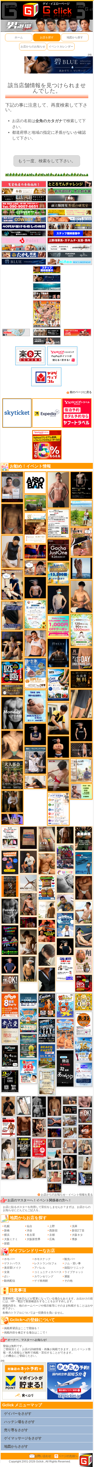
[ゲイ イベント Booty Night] (8, 1127)
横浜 (7, 1234)
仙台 (29, 1226)
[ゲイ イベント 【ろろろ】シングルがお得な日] (10, 886)
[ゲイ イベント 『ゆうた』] (84, 912)
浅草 (74, 1226)
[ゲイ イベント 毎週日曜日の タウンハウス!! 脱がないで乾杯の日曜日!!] (39, 1148)
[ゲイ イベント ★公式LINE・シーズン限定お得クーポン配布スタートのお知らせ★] (58, 626)
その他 (68, 1280)
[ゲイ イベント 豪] (12, 801)
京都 (52, 1234)
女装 (7, 1272)
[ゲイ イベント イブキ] (47, 839)
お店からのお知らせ (33, 46)
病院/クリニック (74, 1267)
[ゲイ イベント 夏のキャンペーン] (81, 630)
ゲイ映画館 (41, 1280)
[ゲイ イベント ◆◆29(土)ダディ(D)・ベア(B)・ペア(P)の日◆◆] (69, 1161)
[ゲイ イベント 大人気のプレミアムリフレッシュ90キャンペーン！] (12, 819)
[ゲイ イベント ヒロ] (85, 1163)
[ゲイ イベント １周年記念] (81, 703)
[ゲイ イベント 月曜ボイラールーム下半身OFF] (35, 643)
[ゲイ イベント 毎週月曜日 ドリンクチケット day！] (58, 523)
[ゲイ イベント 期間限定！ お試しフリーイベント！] (12, 689)
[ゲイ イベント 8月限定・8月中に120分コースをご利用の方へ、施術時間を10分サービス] (35, 614)
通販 (67, 1276)
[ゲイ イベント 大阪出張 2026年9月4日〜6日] (85, 1131)
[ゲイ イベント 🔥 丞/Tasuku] (69, 1100)
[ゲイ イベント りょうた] (8, 1106)
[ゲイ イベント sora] (12, 744)
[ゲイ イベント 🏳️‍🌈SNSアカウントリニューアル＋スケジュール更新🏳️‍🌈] (47, 909)
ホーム (19, 37)
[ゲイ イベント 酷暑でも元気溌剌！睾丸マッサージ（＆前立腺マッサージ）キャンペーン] (35, 527)
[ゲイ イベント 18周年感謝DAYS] (28, 1000)
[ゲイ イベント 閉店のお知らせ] (10, 1030)
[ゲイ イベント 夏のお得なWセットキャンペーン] (58, 573)
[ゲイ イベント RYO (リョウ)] (58, 746)
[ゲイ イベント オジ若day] (65, 968)
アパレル (39, 1267)
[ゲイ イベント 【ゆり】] (8, 1149)
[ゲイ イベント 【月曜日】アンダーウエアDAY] (81, 658)
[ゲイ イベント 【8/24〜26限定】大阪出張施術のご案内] (35, 781)
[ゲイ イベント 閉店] (47, 1082)
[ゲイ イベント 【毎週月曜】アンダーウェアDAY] (35, 551)
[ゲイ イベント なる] (85, 1147)
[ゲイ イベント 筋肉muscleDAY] (12, 712)
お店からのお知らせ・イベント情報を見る (67, 1194)
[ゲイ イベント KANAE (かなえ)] (81, 730)
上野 (52, 1226)
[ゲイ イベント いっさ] (23, 1105)
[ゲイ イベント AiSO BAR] (35, 482)
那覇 (7, 1243)
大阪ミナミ (11, 1239)
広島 (52, 1239)
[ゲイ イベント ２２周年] (65, 1005)
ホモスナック (42, 1259)
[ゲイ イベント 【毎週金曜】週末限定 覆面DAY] (54, 1132)
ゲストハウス (12, 1263)
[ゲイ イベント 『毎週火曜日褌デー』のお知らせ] (84, 961)
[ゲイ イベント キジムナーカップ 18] (28, 1045)
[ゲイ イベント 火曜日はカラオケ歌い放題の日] (10, 862)
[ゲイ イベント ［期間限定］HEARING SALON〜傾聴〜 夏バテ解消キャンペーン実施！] (58, 718)
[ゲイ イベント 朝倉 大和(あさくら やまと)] (85, 1101)
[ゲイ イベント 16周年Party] (84, 1049)
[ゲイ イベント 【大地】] (12, 645)
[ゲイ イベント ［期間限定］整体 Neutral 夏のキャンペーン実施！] (12, 551)
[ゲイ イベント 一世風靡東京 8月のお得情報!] (12, 615)
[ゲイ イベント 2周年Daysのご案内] (10, 1081)
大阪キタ (77, 1234)
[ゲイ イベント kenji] (47, 979)
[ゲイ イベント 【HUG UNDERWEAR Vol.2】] (47, 887)
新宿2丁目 (78, 1230)
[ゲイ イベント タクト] (58, 489)
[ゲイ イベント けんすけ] (84, 887)
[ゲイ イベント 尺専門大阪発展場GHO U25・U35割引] (12, 672)
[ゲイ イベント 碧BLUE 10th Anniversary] (58, 652)
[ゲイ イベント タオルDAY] (10, 911)
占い (7, 1276)
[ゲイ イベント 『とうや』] (58, 599)
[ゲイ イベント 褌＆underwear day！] (10, 837)
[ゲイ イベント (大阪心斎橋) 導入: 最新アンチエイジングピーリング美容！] (12, 486)
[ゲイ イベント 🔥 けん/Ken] (81, 749)
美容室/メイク (12, 1267)
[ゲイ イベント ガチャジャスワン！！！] (58, 549)
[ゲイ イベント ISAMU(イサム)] (65, 946)
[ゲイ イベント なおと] (8, 1170)
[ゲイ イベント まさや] (39, 1168)
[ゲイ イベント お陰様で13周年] (35, 502)
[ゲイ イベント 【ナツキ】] (28, 968)
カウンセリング (43, 1276)
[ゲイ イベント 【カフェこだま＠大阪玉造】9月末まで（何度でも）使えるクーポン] (35, 673)
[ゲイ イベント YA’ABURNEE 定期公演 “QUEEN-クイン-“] (65, 856)
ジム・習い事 (72, 1263)
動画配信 (9, 1280)
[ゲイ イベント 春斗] (23, 1125)
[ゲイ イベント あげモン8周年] (10, 1005)
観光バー (69, 1259)
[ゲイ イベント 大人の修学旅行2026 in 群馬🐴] (65, 1033)
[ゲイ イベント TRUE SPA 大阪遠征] (81, 791)
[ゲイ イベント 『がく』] (28, 861)
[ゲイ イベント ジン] (69, 1146)
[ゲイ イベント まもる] (28, 941)
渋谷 (29, 1230)
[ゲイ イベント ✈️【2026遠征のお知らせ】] (58, 808)
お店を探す (47, 37)
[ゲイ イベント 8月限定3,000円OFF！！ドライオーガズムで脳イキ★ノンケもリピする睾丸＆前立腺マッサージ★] (54, 1121)
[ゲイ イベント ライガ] (47, 863)
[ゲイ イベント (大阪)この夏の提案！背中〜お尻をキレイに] (35, 760)
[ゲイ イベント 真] (65, 835)
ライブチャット (74, 1272)
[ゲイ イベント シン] (58, 775)
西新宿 (53, 1230)
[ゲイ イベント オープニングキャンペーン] (81, 679)
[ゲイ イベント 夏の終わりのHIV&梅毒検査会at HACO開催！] (28, 1071)
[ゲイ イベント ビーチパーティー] (47, 1056)
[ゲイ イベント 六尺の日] (69, 1109)
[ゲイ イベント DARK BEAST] (10, 940)
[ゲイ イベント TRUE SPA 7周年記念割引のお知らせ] (35, 706)
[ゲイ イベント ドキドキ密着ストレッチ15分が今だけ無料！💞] (81, 485)
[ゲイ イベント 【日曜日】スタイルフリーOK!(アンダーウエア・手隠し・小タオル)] (85, 1115)
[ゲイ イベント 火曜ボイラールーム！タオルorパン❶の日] (47, 930)
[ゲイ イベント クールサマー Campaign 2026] (58, 684)
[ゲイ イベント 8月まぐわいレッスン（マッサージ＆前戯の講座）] (69, 1132)
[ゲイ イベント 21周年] (47, 1005)
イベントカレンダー (61, 46)
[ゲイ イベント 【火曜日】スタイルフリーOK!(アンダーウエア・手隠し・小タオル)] (10, 983)
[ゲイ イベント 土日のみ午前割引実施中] (54, 1154)
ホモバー (9, 1259)
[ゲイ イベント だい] (54, 1106)
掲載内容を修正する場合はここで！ (26, 1332)
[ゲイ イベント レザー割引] (69, 1176)
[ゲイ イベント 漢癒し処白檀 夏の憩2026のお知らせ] (81, 770)
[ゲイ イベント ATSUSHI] (81, 513)
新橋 (7, 1230)
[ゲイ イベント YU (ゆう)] (35, 587)
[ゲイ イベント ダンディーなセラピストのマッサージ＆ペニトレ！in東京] (81, 567)
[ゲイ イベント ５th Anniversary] (84, 1074)
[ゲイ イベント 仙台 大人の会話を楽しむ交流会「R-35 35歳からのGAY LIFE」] (84, 1023)
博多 (74, 1239)
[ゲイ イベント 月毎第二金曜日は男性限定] (23, 1147)
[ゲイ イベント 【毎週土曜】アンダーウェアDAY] (54, 1187)
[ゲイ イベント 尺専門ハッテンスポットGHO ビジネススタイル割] (85, 1178)
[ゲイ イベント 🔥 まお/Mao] (54, 1143)
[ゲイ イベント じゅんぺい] (12, 518)
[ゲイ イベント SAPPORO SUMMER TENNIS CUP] (47, 1030)
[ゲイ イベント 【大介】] (54, 1165)
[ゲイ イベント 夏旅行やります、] (28, 837)
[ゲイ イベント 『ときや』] (84, 936)
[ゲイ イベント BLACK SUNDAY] (39, 1106)
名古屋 (31, 1234)
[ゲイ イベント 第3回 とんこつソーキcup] (28, 1020)
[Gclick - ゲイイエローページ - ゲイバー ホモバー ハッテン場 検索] (46, 9)
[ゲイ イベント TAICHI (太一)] (10, 964)
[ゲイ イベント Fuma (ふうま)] (35, 734)
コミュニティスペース (48, 1272)
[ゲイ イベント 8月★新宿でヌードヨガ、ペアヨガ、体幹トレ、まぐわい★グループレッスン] (28, 882)
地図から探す (75, 37)
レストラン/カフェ (45, 1263)
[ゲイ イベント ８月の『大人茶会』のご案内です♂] (12, 775)
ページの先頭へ (68, 1456)
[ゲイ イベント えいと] (54, 1176)
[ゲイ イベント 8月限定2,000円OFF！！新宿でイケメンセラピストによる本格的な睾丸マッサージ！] (65, 881)
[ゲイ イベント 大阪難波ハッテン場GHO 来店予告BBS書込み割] (84, 983)
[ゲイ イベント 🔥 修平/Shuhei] (23, 1168)
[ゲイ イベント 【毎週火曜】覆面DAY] (28, 922)
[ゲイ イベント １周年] (10, 1056)
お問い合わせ (43, 1456)
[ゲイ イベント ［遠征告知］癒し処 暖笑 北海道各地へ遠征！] (81, 596)
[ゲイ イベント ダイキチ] (65, 902)
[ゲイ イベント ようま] (28, 904)
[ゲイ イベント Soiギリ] (81, 541)
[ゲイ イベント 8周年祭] (84, 1001)
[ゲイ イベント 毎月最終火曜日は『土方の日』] (84, 838)
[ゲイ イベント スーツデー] (84, 862)
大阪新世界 (33, 1239)
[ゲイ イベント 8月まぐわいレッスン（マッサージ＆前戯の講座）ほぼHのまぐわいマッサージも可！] (69, 1120)
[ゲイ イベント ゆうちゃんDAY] (65, 924)
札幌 (7, 1226)
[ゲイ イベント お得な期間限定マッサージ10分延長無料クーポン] (12, 584)
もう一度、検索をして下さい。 (47, 161)
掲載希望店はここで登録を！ (22, 1328)
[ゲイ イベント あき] (47, 954)
